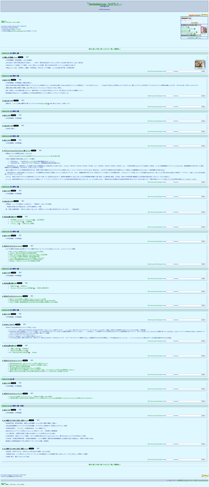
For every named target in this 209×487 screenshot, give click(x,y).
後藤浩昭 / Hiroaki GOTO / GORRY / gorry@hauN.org (193, 480)
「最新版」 (3, 22)
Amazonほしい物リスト (194, 37)
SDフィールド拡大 (30, 161)
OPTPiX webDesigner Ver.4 (18, 31)
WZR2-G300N (44, 103)
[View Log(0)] (154, 71)
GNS (8, 29)
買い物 (14, 216)
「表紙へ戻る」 (4, 21)
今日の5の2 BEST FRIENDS (21, 352)
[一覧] (195, 25)
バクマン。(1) (15, 223)
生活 (9, 79)
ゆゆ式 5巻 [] (184, 27)
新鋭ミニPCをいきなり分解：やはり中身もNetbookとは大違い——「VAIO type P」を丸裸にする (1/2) (38, 371)
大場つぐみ (26, 223)
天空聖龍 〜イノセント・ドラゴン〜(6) (22, 219)
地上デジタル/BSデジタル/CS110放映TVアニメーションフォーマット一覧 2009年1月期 (34, 156)
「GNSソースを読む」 (16, 22)
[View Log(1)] (154, 341)
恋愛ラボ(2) (14, 286)
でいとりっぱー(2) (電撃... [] (187, 33)
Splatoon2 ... (204, 33)
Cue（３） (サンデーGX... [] (187, 28)
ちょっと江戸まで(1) (17, 221)
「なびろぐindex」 (8, 22)
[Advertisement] (104, 43)
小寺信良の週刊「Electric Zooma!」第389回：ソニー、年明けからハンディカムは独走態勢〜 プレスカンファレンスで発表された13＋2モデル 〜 (51, 398)
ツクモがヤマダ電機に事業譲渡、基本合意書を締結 (24, 256)
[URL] (149, 71)
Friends (34, 352)
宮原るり (24, 286)
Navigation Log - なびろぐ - (104, 3)
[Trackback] (160, 71)
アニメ (28, 150)
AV (26, 150)
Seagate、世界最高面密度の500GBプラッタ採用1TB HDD (25, 259)
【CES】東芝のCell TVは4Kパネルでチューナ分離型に (25, 368)
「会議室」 (3, 484)
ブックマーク (19, 246)
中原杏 (39, 288)
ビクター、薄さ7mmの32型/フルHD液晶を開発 (22, 253)
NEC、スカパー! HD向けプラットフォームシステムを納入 (26, 251)
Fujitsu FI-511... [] (185, 30)
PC (13, 324)
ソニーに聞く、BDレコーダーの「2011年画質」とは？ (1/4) (26, 257)
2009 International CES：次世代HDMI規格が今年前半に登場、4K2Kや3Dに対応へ (32, 300)
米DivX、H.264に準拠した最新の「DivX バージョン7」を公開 (27, 299)
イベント (15, 57)
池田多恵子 (45, 288)
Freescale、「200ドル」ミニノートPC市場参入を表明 (24, 261)
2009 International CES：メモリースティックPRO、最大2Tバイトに (28, 363)
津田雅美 (29, 221)
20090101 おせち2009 (200, 59)
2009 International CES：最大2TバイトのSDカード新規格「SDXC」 (28, 365)
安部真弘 (25, 348)
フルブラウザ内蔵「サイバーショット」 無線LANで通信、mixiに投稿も (30, 396)
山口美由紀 (40, 219)
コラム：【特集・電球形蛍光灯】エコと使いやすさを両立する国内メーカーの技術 (33, 302)
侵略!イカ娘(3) (15, 348)
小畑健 (32, 223)
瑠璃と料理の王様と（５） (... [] (188, 31)
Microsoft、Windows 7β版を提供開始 (19, 366)
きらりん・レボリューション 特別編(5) (22, 288)
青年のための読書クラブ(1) (19, 350)
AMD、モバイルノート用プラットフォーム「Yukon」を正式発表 (28, 254)
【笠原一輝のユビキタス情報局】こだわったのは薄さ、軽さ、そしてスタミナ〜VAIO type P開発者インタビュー (42, 369)
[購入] (194, 35)
